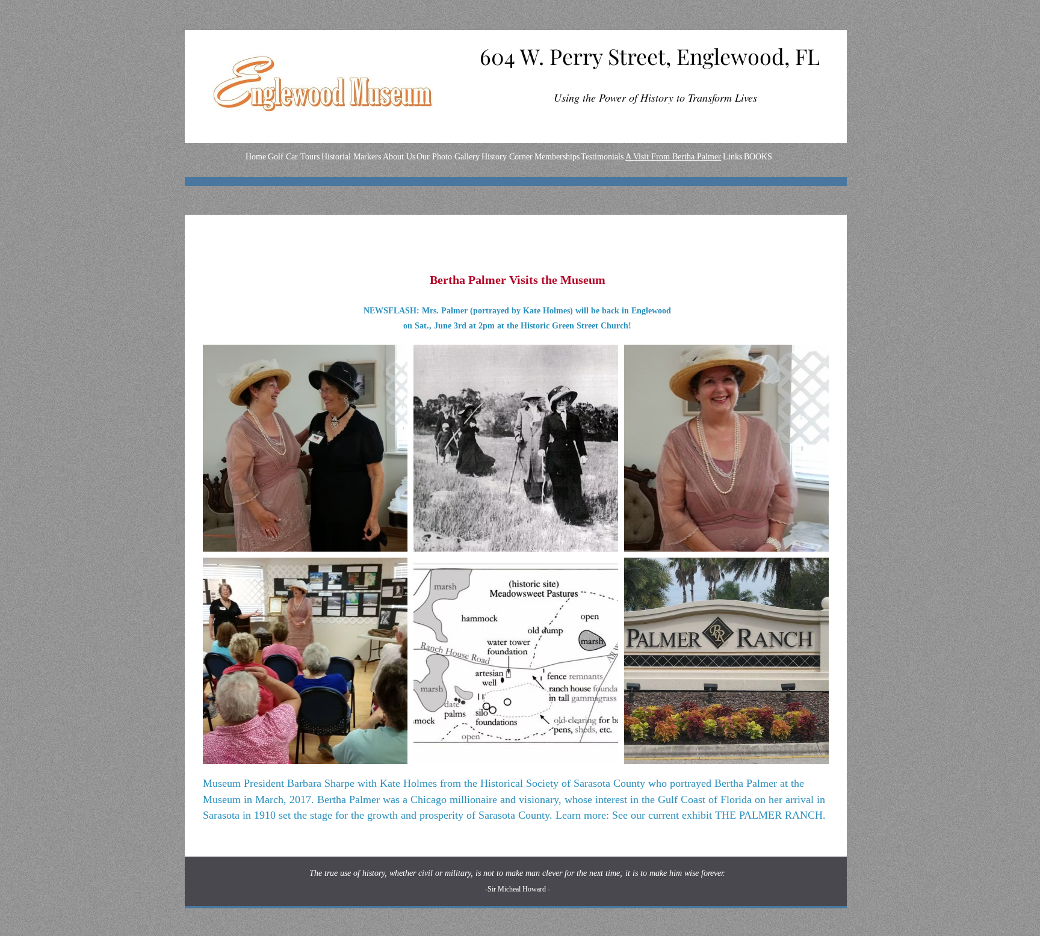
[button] (305, 448)
